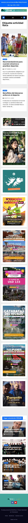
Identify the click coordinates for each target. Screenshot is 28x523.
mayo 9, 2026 (9, 469)
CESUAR (5, 59)
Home (6, 515)
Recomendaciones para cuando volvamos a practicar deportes (12, 64)
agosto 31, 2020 (9, 98)
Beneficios (11, 515)
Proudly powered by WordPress (9, 510)
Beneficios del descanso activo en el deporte (13, 94)
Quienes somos (19, 515)
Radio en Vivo (14, 519)
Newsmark (24, 510)
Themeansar (15, 512)
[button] (21, 17)
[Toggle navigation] (13, 18)
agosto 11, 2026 (10, 434)
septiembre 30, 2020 (10, 69)
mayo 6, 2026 (9, 487)
